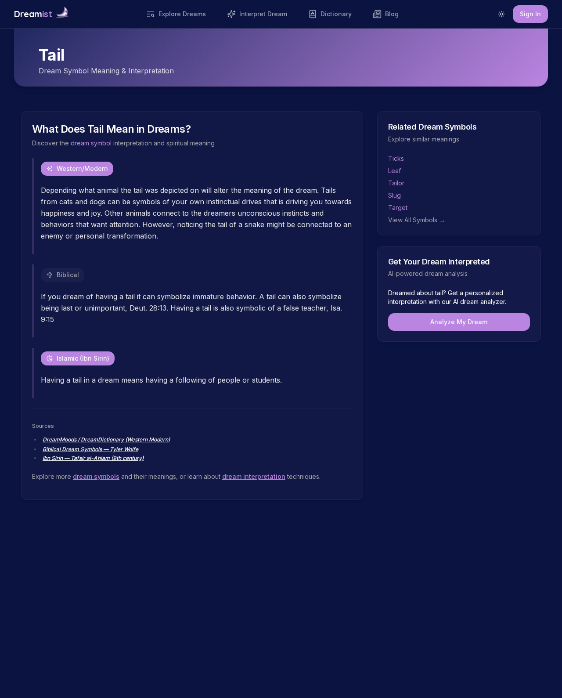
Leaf (394, 170)
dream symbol (91, 143)
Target (397, 207)
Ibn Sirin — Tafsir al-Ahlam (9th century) (93, 458)
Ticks (396, 158)
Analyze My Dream (458, 321)
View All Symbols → (416, 220)
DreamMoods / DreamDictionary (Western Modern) (106, 439)
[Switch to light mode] (501, 14)
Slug (394, 195)
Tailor (396, 183)
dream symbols (96, 476)
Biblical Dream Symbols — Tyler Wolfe (90, 449)
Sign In (530, 14)
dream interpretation (253, 476)
